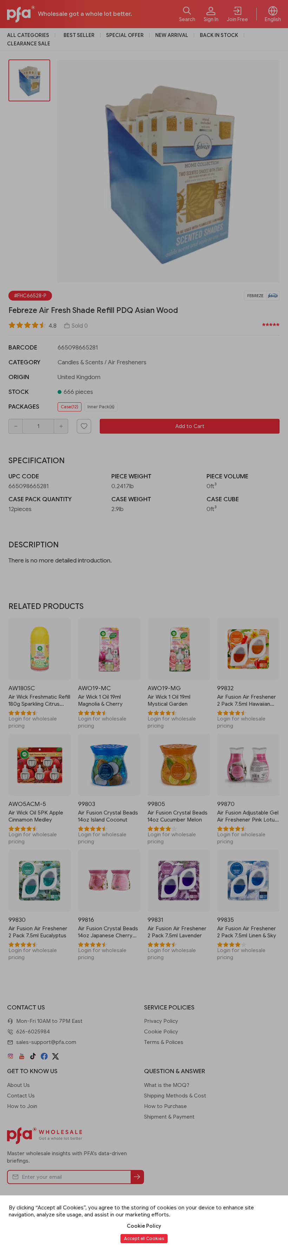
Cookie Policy (144, 1226)
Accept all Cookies (144, 1238)
